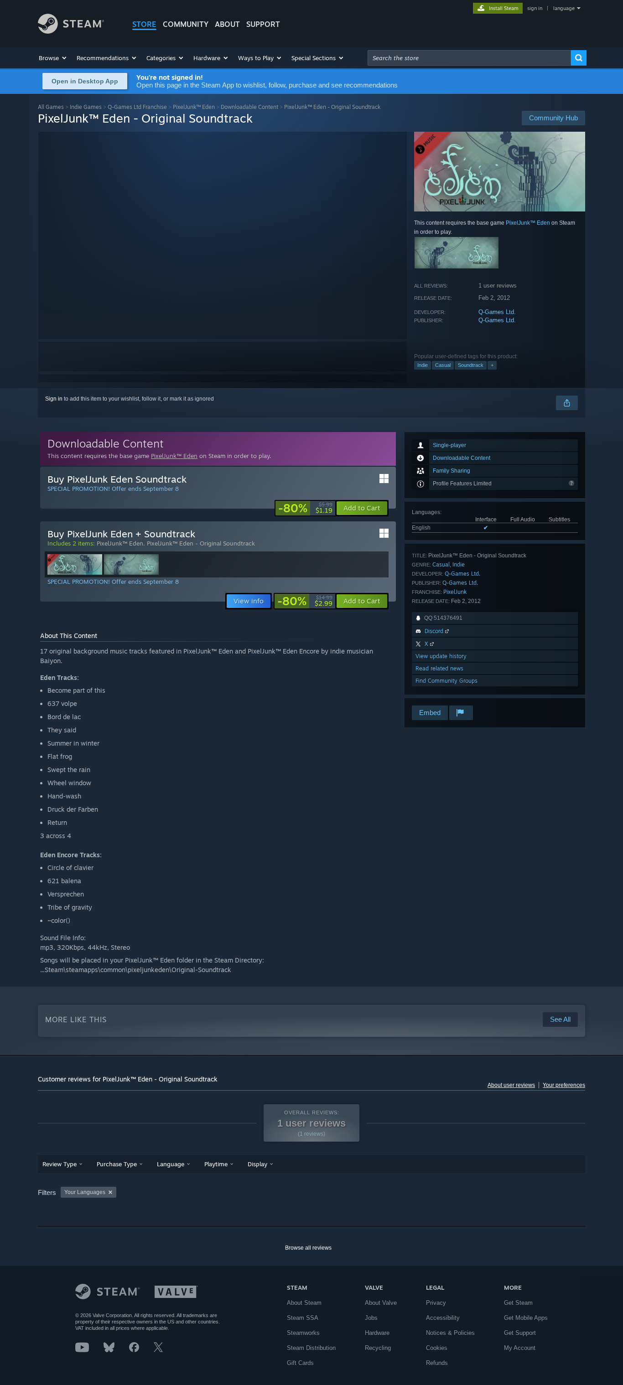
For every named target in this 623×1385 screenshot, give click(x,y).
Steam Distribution (311, 1347)
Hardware (377, 1332)
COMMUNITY (185, 24)
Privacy (436, 1302)
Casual (443, 365)
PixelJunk (455, 591)
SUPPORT (263, 24)
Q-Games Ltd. (497, 312)
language (564, 8)
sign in (534, 8)
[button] (53, 57)
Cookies (436, 1347)
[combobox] (469, 58)
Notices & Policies (450, 1332)
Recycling (378, 1347)
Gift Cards (300, 1362)
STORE (144, 24)
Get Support (520, 1332)
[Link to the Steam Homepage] (71, 31)
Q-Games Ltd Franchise (137, 106)
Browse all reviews (308, 1248)
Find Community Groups (446, 680)
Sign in (53, 399)
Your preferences (564, 1085)
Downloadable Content (249, 106)
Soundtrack (470, 365)
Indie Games (86, 106)
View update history (441, 656)
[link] (305, 508)
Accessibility (443, 1317)
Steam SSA (302, 1317)
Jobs (371, 1317)
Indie (422, 365)
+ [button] (492, 365)
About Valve (381, 1302)
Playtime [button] (216, 1164)
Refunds (437, 1362)
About (227, 24)
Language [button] (170, 1164)
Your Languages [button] (84, 1192)
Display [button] (257, 1164)
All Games (51, 106)
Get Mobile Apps (526, 1317)
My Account (519, 1347)
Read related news (439, 668)
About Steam (304, 1302)
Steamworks (303, 1332)
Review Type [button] (59, 1164)
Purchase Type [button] (117, 1164)
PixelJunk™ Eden (194, 106)
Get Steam (518, 1302)
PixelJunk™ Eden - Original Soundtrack (201, 543)
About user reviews (511, 1085)
